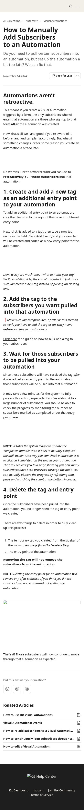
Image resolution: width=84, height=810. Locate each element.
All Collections (11, 21)
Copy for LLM (64, 75)
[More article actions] (77, 75)
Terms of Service (42, 795)
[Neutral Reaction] (17, 689)
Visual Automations (55, 21)
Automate (32, 21)
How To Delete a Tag (53, 545)
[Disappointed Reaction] (7, 689)
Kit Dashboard (19, 790)
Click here (10, 339)
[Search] (70, 6)
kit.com (38, 790)
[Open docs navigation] (77, 6)
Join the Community (61, 790)
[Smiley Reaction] (27, 689)
